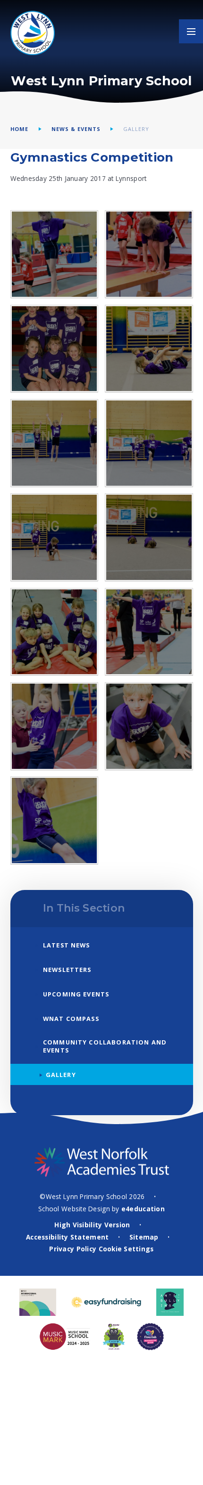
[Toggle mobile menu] (191, 31)
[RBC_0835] (54, 632)
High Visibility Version (92, 1224)
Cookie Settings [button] (126, 1248)
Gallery (136, 128)
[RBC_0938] (54, 726)
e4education (143, 1208)
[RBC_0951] (149, 726)
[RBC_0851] (149, 349)
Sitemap (144, 1236)
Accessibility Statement (67, 1236)
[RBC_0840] (54, 443)
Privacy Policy (72, 1248)
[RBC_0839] (149, 443)
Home (19, 128)
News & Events (76, 128)
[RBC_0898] (149, 254)
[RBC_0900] (54, 254)
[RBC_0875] (54, 349)
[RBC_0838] (54, 537)
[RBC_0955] (54, 820)
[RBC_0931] (149, 632)
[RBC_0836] (149, 537)
